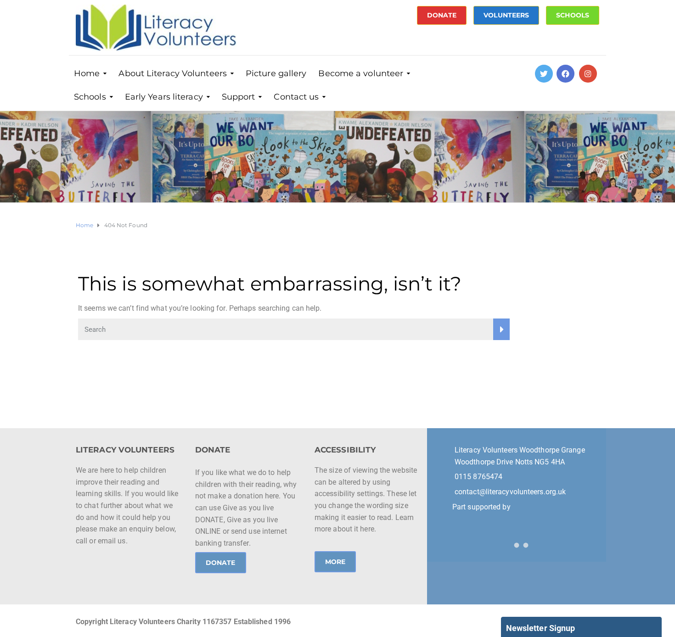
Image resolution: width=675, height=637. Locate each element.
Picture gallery (276, 73)
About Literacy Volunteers (172, 73)
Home (87, 73)
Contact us (296, 97)
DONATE (442, 15)
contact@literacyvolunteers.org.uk (510, 491)
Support (238, 97)
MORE (335, 562)
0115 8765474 (478, 476)
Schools (90, 97)
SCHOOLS (572, 15)
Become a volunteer (360, 73)
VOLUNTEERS (506, 15)
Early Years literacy (164, 97)
